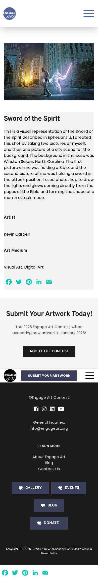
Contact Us (49, 468)
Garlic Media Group (77, 549)
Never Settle (49, 553)
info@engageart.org (49, 428)
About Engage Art (49, 456)
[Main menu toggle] (88, 13)
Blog (49, 462)
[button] (89, 375)
